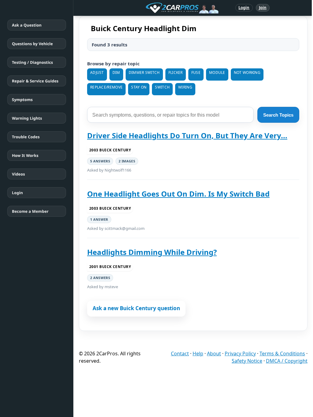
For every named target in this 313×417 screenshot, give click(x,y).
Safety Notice (247, 360)
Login (244, 7)
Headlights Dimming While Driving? (152, 252)
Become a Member (30, 211)
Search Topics (278, 115)
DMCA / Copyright (286, 360)
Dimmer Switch (144, 72)
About (214, 353)
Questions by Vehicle (32, 43)
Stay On (138, 87)
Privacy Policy (240, 353)
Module (217, 72)
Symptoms (22, 99)
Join (263, 7)
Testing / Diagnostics (32, 62)
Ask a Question (27, 25)
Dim (116, 72)
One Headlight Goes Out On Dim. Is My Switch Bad (178, 194)
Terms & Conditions (282, 353)
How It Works (25, 155)
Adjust (97, 72)
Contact (180, 353)
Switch (162, 87)
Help (198, 353)
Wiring (185, 87)
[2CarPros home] (150, 8)
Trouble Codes (26, 137)
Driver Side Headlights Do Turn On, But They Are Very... (187, 135)
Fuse (196, 72)
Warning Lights (27, 118)
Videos (18, 174)
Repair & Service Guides (35, 81)
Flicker (175, 72)
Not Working (247, 72)
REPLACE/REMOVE (106, 87)
